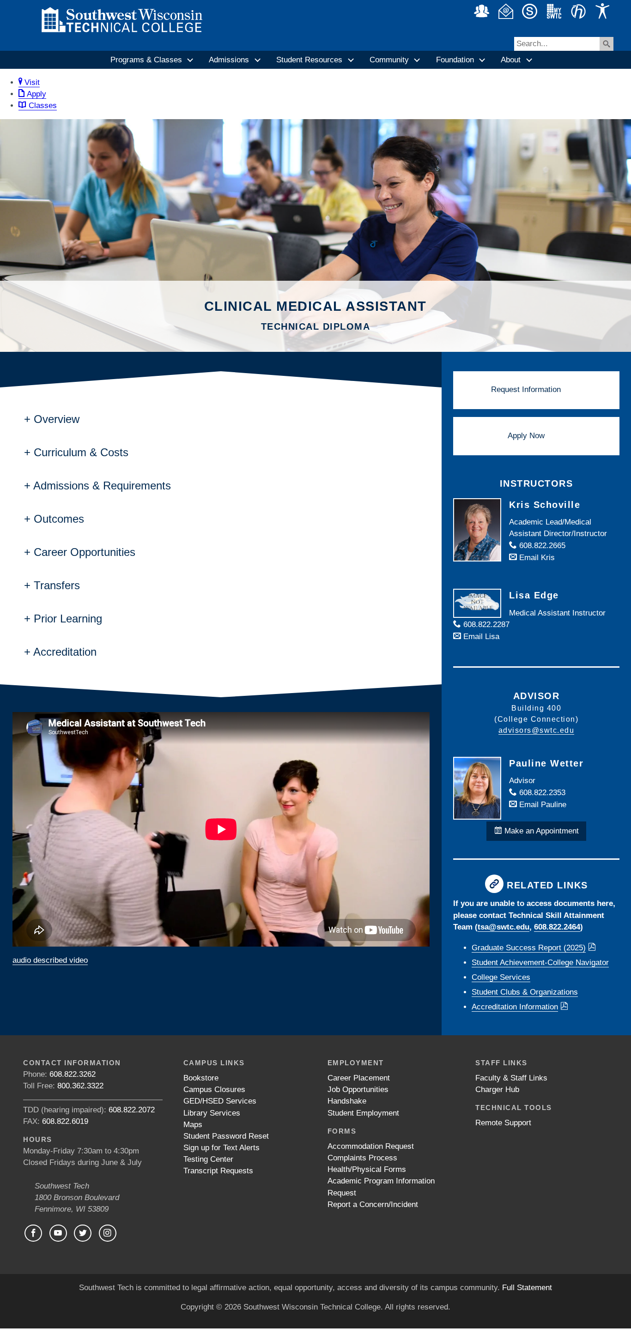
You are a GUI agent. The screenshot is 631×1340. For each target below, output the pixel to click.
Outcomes (59, 519)
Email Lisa (480, 636)
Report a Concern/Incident (373, 1204)
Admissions (229, 59)
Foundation (455, 59)
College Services (501, 977)
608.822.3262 (72, 1074)
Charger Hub (497, 1089)
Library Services (211, 1113)
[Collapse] (191, 60)
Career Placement (359, 1078)
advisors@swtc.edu (536, 730)
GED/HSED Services (219, 1101)
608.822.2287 (485, 624)
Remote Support (503, 1122)
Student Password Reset (226, 1136)
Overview (56, 419)
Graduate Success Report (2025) (529, 947)
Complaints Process (362, 1157)
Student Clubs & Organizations (525, 992)
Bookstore (200, 1078)
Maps (192, 1124)
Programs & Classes (146, 59)
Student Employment (363, 1113)
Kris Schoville (544, 505)
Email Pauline (541, 804)
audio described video (50, 960)
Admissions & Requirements (102, 485)
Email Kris (536, 557)
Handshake (347, 1101)
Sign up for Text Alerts (221, 1147)
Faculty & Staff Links (511, 1078)
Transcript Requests (218, 1170)
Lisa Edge (534, 595)
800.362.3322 (80, 1085)
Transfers (57, 585)
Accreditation (65, 652)
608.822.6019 (65, 1121)
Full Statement (527, 1287)
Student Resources (309, 59)
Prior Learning (68, 618)
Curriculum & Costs (81, 452)
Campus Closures (214, 1089)
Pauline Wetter (546, 763)
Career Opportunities (84, 552)
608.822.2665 (541, 545)
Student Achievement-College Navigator (540, 962)
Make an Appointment (540, 831)
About (511, 59)
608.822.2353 (541, 792)
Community (389, 59)
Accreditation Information (515, 1006)
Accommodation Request (371, 1146)
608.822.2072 (132, 1109)
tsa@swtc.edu (503, 927)
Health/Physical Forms (367, 1169)
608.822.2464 (557, 927)
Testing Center (208, 1159)
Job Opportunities (358, 1089)
